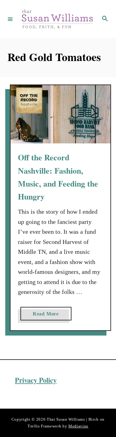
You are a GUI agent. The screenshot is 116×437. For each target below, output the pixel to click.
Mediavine (78, 426)
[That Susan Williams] (57, 19)
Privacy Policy (36, 380)
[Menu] (10, 19)
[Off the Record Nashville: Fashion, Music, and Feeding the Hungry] (60, 114)
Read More (48, 315)
